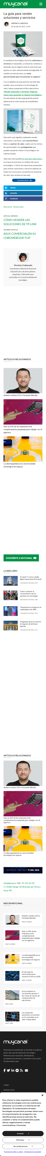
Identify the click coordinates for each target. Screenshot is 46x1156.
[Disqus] (23, 509)
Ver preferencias (20, 1146)
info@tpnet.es (10, 883)
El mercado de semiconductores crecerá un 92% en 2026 (31, 974)
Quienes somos (9, 1090)
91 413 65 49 (28, 883)
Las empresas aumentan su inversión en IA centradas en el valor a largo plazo (31, 1016)
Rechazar (20, 1140)
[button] (42, 1095)
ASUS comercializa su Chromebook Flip (20, 235)
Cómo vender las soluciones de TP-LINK (20, 222)
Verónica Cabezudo (23, 265)
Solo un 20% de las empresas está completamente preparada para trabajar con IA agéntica (31, 936)
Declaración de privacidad (32, 1152)
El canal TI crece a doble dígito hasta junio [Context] (30, 578)
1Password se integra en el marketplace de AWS (30, 608)
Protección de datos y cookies (13, 1152)
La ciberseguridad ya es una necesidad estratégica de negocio (31, 957)
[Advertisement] (23, 323)
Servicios (8, 207)
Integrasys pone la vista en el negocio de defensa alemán (30, 624)
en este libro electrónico (32, 159)
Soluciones (19, 207)
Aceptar (20, 1133)
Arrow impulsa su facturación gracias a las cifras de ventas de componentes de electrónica (31, 995)
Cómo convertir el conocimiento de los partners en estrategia (29, 593)
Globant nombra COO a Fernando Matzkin (31, 917)
